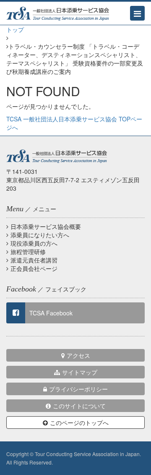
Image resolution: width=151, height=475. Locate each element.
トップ (15, 29)
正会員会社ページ (33, 268)
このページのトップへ (79, 422)
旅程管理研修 (28, 251)
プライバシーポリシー (78, 389)
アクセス (78, 355)
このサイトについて (79, 406)
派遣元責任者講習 (33, 260)
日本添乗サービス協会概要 (45, 226)
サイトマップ (79, 372)
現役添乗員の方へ (33, 243)
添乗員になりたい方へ (39, 235)
